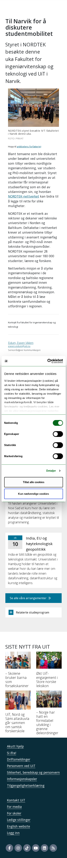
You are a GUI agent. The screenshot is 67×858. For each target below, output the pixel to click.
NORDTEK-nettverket (23, 196)
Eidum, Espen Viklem (20, 343)
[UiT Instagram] (18, 848)
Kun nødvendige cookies (33, 493)
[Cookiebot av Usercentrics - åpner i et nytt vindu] (48, 361)
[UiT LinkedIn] (44, 848)
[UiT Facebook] (9, 848)
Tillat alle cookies (33, 482)
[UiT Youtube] (35, 848)
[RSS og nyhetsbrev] (53, 848)
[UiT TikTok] (27, 848)
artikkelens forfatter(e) (29, 146)
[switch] (58, 434)
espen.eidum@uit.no (19, 346)
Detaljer (51, 470)
